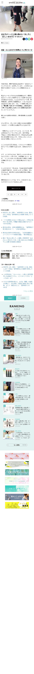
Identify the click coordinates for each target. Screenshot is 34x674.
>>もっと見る (28, 291)
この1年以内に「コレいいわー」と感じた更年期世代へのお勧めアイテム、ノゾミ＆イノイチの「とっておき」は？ (18, 276)
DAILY (10, 298)
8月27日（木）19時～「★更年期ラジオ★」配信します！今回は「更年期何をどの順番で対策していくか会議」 (18, 214)
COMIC (23, 298)
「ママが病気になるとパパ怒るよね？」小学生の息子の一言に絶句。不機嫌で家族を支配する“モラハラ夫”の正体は (18, 221)
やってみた (6, 43)
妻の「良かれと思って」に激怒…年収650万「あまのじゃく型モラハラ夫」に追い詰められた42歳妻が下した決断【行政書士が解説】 (18, 240)
